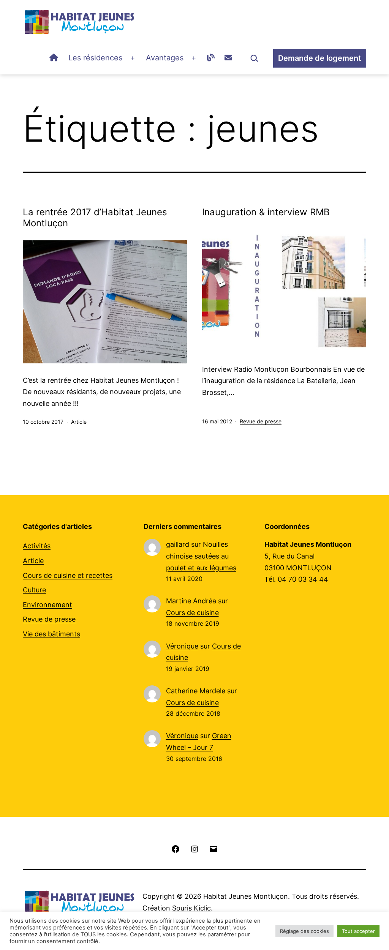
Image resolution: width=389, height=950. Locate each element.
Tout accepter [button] (358, 931)
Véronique (182, 646)
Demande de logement (319, 58)
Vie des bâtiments (51, 634)
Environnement (47, 605)
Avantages (164, 57)
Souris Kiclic (191, 908)
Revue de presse (260, 421)
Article (79, 421)
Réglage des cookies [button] (304, 931)
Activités (37, 546)
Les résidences (95, 57)
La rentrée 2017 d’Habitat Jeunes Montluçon (95, 218)
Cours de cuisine (192, 613)
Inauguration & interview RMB (266, 212)
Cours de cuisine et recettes (67, 575)
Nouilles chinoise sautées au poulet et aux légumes (201, 555)
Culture (34, 590)
